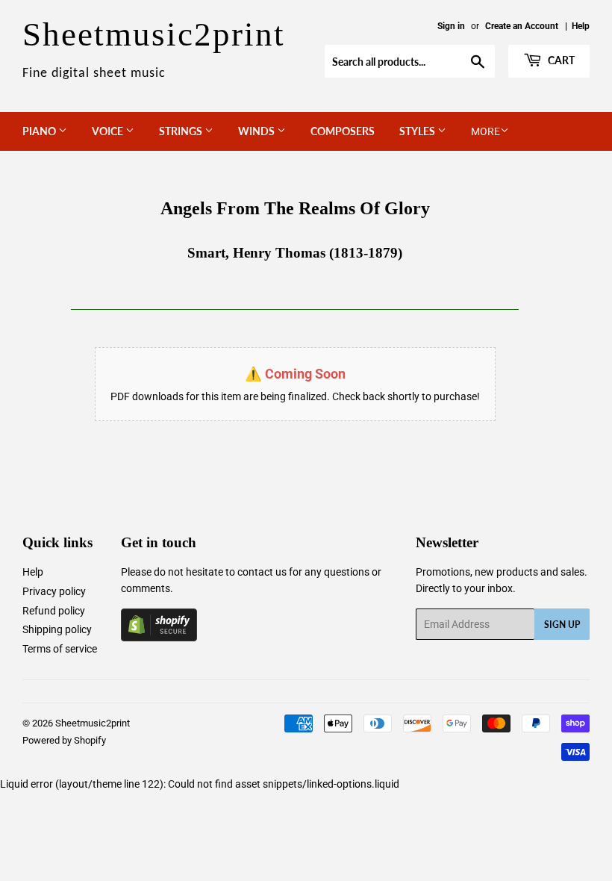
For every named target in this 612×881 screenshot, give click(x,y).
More (485, 131)
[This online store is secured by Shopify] (159, 638)
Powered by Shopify (64, 740)
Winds (257, 131)
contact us (262, 572)
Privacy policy (54, 591)
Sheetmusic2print (92, 723)
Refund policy (53, 611)
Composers (342, 131)
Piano (40, 131)
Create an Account (521, 26)
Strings (181, 131)
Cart (560, 60)
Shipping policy (57, 629)
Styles (418, 131)
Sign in (451, 26)
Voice (108, 131)
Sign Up (562, 624)
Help (581, 26)
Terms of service (59, 649)
